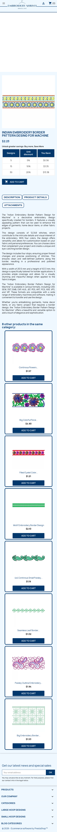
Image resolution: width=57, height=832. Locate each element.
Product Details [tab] (35, 197)
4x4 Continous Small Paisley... (28, 577)
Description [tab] (12, 197)
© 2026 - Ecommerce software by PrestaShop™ (25, 828)
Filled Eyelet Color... (28, 472)
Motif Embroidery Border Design (28, 525)
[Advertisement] (28, 42)
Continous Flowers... (28, 367)
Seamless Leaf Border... (28, 630)
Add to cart (14, 181)
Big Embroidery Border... (28, 735)
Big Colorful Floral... (28, 420)
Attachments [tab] (13, 205)
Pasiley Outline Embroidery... (28, 683)
